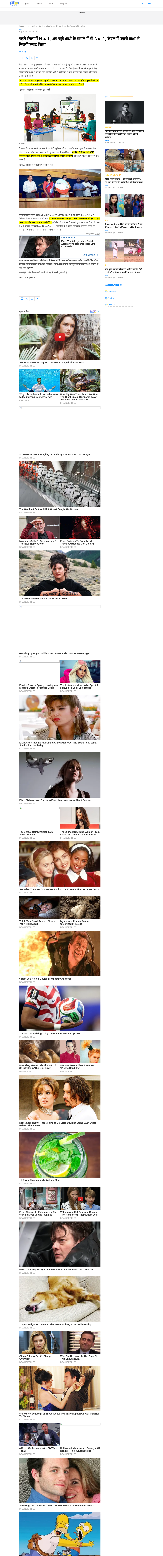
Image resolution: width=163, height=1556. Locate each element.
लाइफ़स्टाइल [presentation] (108, 127)
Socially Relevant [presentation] (113, 175)
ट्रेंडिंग (27, 3)
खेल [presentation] (106, 265)
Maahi (107, 185)
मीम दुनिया (63, 3)
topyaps (31, 277)
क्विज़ (51, 3)
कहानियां (39, 3)
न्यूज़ (27, 26)
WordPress (22, 143)
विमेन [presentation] (106, 220)
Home (21, 26)
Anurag (22, 51)
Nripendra (108, 140)
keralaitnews (22, 210)
